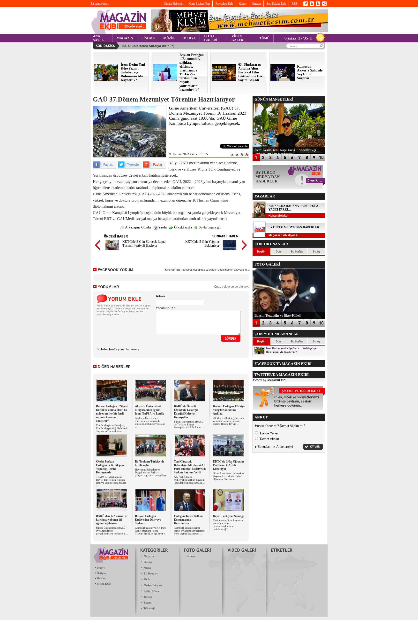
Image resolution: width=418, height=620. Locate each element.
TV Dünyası (150, 573)
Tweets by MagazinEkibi (269, 380)
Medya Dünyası (153, 585)
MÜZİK (169, 38)
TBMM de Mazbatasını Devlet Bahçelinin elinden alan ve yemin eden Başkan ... (111, 481)
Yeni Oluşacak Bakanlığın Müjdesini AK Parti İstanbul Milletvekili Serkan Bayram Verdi (190, 467)
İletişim (101, 573)
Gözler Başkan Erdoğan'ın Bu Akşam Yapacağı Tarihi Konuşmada (110, 467)
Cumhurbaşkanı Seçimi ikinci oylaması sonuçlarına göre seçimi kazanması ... (189, 530)
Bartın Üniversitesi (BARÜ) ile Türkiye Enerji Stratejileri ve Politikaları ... (189, 424)
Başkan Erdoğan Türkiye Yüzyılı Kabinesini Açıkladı (229, 410)
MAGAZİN (125, 38)
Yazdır (162, 227)
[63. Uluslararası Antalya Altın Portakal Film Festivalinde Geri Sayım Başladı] (224, 80)
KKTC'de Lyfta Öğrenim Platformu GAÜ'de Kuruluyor (228, 465)
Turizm (148, 596)
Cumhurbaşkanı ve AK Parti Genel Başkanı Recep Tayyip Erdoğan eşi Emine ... (150, 532)
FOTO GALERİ (210, 38)
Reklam (101, 578)
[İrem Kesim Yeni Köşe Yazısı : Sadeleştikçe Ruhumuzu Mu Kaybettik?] (106, 80)
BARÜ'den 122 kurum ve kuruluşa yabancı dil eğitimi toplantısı (112, 519)
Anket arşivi (284, 446)
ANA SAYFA (98, 38)
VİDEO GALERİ (238, 38)
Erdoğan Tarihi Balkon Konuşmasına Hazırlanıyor (188, 519)
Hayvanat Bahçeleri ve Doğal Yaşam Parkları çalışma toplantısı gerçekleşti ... (151, 474)
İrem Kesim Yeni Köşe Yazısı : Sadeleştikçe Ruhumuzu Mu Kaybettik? (291, 350)
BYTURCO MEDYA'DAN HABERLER (294, 227)
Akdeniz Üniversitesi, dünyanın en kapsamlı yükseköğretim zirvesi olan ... (150, 422)
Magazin (149, 556)
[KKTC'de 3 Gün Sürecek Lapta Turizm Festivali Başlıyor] (112, 251)
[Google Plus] (154, 167)
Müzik (147, 567)
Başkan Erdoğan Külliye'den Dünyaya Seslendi (148, 519)
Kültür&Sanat (152, 590)
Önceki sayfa (182, 227)
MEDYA (189, 38)
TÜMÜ (264, 38)
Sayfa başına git (209, 227)
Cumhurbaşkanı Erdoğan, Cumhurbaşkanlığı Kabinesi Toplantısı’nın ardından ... (111, 428)
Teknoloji (149, 608)
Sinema (148, 561)
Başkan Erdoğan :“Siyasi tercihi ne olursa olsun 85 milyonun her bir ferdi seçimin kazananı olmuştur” (111, 414)
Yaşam (147, 602)
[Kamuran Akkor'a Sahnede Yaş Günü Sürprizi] (282, 80)
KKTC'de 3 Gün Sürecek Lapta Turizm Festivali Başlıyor (143, 243)
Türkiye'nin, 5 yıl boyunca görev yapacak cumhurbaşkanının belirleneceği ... (228, 525)
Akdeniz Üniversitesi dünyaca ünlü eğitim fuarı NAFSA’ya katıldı (149, 410)
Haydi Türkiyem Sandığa (228, 516)
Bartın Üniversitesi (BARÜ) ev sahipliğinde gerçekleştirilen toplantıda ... (112, 530)
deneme (191, 556)
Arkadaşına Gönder (137, 227)
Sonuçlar (264, 446)
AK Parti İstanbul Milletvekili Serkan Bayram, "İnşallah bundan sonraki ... (189, 479)
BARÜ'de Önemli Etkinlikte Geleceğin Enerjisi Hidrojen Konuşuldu (186, 412)
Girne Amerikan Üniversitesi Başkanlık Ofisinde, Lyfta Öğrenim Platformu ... (229, 476)
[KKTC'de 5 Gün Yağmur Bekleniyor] (230, 251)
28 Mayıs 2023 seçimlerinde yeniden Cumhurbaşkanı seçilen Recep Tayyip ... (229, 420)
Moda (147, 579)
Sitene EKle (104, 583)
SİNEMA (148, 38)
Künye (101, 567)
